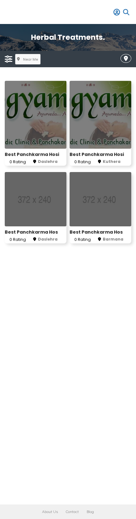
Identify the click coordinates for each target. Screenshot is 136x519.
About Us (50, 511)
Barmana (113, 239)
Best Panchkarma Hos (31, 232)
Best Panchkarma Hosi (32, 154)
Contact (72, 511)
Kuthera (112, 161)
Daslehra (48, 161)
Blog (90, 511)
